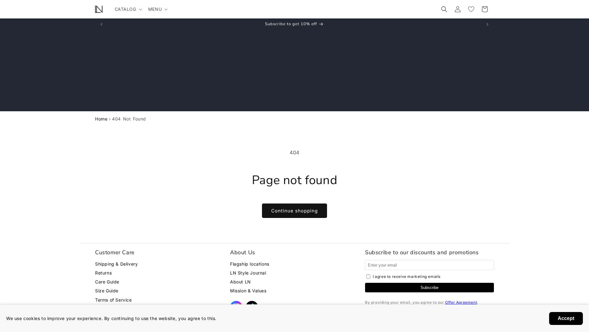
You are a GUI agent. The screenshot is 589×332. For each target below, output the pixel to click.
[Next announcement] (487, 24)
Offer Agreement (461, 302)
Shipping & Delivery (116, 264)
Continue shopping (294, 211)
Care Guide (107, 281)
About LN (240, 281)
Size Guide (106, 290)
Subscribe (429, 287)
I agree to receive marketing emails (407, 276)
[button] (127, 9)
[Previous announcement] (101, 24)
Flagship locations (249, 264)
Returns (103, 272)
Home (101, 118)
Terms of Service (113, 299)
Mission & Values (248, 290)
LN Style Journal (248, 272)
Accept (566, 318)
